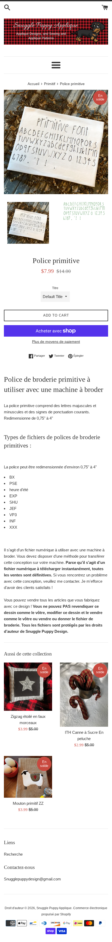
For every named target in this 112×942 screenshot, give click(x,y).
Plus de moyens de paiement (56, 341)
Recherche (13, 854)
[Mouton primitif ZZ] (28, 777)
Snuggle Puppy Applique (54, 908)
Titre (55, 288)
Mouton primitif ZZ (28, 803)
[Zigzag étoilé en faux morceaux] (28, 687)
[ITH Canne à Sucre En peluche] (84, 695)
